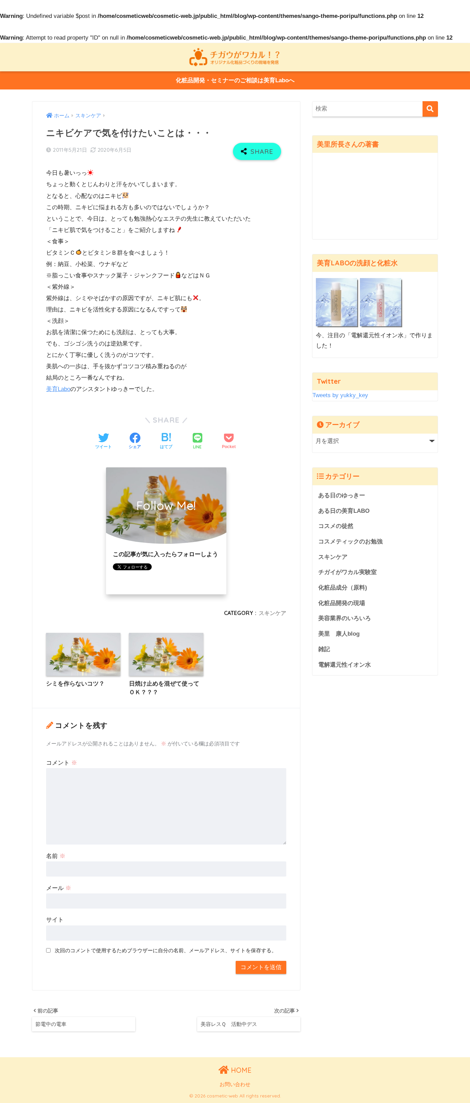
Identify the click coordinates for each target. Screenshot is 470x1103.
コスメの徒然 (335, 526)
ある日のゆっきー (341, 495)
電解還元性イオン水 (344, 664)
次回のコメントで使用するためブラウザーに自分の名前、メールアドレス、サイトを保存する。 (166, 950)
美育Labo (58, 389)
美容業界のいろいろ (344, 618)
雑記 (324, 649)
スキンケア (272, 612)
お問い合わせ (235, 1084)
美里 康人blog (339, 633)
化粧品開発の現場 (341, 603)
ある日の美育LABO (344, 511)
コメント (61, 763)
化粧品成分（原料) (342, 587)
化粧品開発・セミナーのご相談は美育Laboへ (235, 80)
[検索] (430, 109)
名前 (55, 856)
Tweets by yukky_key (340, 395)
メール (58, 888)
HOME (240, 1070)
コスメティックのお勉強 (350, 541)
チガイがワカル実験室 (347, 572)
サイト (55, 919)
